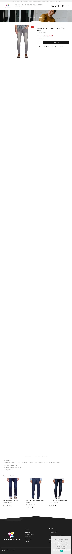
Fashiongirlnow (12, 550)
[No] (69, 545)
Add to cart (57, 42)
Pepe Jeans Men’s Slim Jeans (10, 500)
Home (16, 4)
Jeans (40, 17)
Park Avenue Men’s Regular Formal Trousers (35, 501)
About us (24, 4)
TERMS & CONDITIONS (37, 4)
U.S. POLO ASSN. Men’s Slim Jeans (58, 500)
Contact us (29, 4)
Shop (19, 4)
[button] (10, 505)
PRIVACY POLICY (18, 6)
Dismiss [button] (58, 1)
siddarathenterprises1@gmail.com (57, 535)
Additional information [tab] (41, 456)
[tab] (29, 457)
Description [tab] (29, 456)
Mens (35, 17)
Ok (61, 550)
